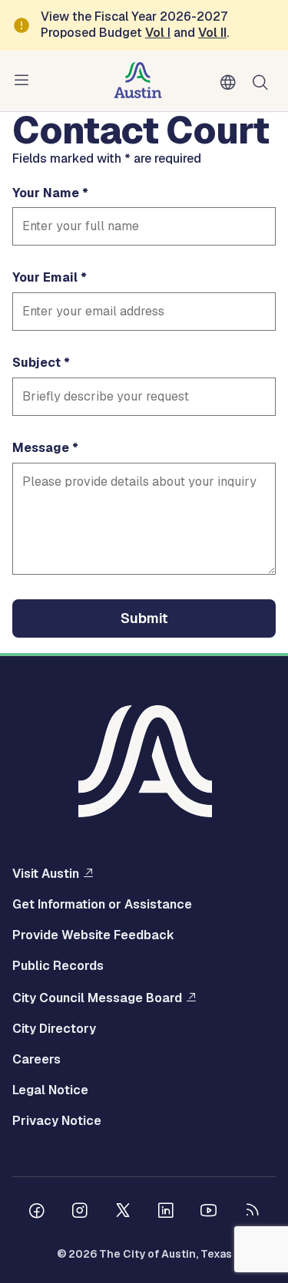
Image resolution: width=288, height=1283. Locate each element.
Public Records (58, 966)
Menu (24, 80)
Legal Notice (50, 1090)
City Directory (54, 1029)
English (231, 83)
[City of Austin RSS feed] (252, 1212)
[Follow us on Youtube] (209, 1212)
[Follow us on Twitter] (123, 1212)
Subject (36, 363)
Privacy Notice (56, 1121)
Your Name (45, 193)
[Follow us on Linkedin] (166, 1212)
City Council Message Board (97, 997)
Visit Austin (45, 873)
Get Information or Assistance (102, 905)
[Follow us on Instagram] (80, 1212)
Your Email (45, 277)
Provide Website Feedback (93, 935)
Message (40, 448)
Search (263, 81)
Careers (36, 1060)
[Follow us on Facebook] (37, 1212)
